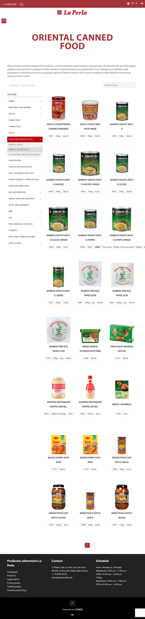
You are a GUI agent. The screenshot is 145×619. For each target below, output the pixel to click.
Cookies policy (14, 587)
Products (11, 576)
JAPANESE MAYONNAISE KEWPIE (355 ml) (90, 404)
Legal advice (13, 579)
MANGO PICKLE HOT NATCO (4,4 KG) (58, 515)
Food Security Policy (16, 590)
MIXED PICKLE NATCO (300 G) (90, 515)
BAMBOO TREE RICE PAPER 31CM (58, 349)
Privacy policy (13, 583)
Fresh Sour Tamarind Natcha (121, 349)
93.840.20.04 (10, 4)
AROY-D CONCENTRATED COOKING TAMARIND (59, 126)
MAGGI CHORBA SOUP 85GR (58, 460)
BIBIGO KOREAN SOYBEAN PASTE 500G (90, 349)
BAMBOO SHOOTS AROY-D (122, 126)
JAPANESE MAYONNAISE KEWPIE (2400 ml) (58, 404)
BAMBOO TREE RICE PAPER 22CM (90, 293)
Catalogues (12, 572)
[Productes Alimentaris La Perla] (72, 12)
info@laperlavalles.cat (62, 578)
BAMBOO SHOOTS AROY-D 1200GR (58, 293)
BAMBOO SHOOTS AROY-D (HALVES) (58, 182)
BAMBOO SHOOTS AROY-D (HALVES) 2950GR (90, 182)
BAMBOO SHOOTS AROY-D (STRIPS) (90, 237)
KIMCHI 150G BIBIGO (121, 404)
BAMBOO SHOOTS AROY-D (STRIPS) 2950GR (122, 237)
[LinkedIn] (142, 3)
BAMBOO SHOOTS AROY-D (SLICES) (122, 182)
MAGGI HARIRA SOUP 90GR (90, 460)
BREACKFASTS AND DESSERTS (20, 108)
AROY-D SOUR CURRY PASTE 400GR (90, 126)
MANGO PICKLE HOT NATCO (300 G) (122, 460)
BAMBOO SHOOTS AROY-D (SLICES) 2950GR (58, 237)
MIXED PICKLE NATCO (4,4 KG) (121, 515)
